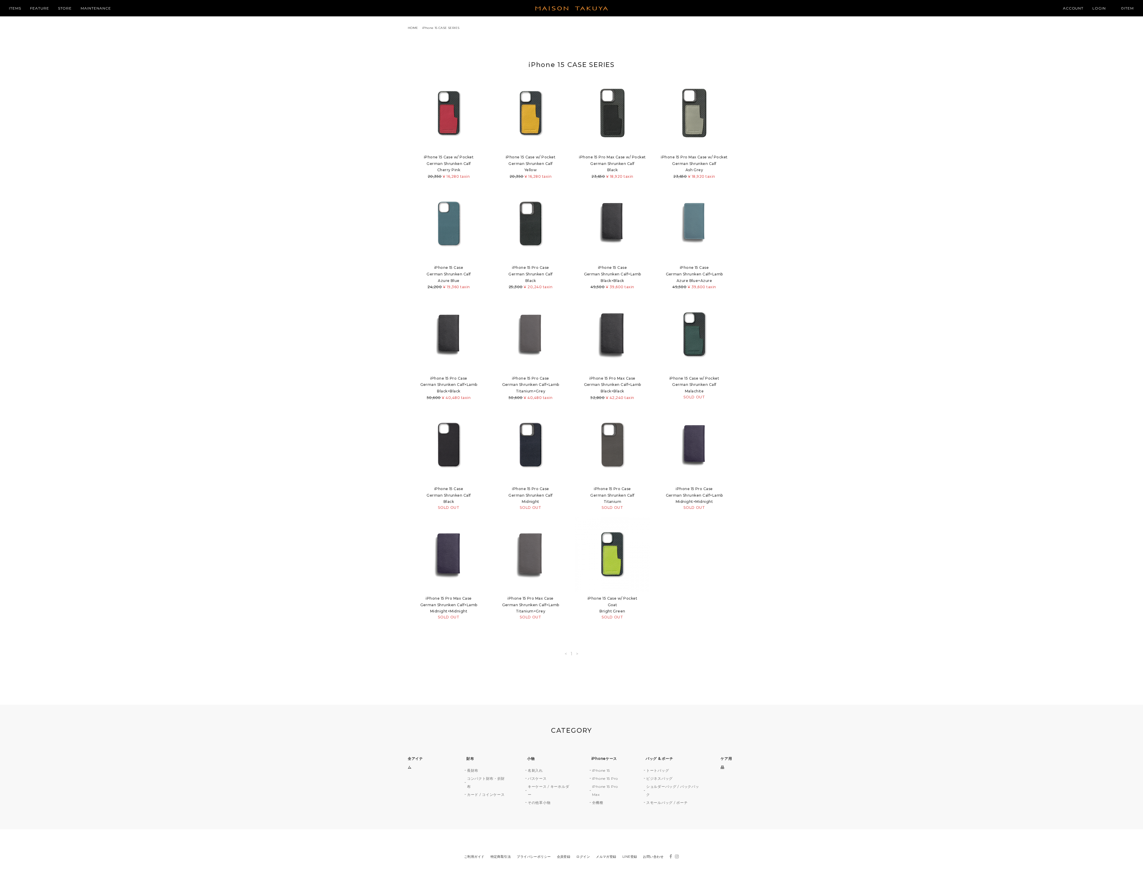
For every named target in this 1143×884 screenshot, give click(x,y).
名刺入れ (535, 770)
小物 (531, 758)
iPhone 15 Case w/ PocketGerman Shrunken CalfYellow (531, 167)
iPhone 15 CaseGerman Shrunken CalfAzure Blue (449, 277)
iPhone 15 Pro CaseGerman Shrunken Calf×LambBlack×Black (448, 388)
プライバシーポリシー (534, 857)
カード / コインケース (486, 794)
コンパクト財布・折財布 (486, 782)
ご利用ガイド (474, 857)
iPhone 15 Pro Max (605, 790)
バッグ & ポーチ (659, 758)
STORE (65, 8)
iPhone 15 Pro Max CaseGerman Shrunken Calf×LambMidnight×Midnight (448, 607)
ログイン (583, 857)
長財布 (472, 770)
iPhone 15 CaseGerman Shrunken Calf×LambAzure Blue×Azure (694, 277)
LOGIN (1099, 8)
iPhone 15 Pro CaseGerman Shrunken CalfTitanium (612, 498)
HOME (413, 28)
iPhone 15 (601, 770)
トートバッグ (657, 770)
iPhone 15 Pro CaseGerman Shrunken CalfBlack (530, 277)
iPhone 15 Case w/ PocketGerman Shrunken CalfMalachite (694, 387)
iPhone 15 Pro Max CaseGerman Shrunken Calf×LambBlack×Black (612, 388)
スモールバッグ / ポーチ (667, 802)
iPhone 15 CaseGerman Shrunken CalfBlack (449, 498)
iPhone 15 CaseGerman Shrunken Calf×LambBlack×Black (612, 277)
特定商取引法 (501, 857)
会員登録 (564, 857)
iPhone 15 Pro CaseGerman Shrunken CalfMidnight (530, 498)
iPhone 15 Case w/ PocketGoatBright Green (613, 607)
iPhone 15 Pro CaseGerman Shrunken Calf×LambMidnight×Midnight (694, 498)
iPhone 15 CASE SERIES (440, 28)
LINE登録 (629, 857)
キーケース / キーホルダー (548, 790)
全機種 (597, 802)
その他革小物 (539, 802)
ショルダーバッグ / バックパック (672, 790)
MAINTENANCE (96, 8)
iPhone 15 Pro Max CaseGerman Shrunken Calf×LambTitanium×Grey (530, 607)
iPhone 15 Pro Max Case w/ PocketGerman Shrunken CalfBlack (612, 167)
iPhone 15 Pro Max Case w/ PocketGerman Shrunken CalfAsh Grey (694, 167)
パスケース (537, 778)
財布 (470, 758)
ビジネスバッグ (659, 778)
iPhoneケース (604, 758)
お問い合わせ (653, 857)
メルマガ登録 (606, 857)
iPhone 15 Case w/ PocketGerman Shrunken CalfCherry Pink (449, 167)
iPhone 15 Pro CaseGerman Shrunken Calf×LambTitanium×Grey (530, 388)
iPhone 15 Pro (605, 778)
